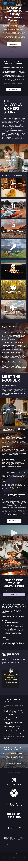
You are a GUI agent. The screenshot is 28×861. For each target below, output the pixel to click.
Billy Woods (15, 122)
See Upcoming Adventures (13, 253)
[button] (14, 533)
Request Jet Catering (13, 313)
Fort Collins (22, 622)
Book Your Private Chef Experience (13, 190)
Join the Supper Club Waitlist (13, 272)
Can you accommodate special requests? (14, 737)
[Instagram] (14, 854)
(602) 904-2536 (11, 838)
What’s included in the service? (14, 731)
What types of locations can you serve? (13, 718)
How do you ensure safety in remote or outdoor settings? (13, 727)
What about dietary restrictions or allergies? (14, 722)
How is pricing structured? (13, 734)
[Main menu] (24, 3)
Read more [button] (10, 686)
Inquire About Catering (13, 211)
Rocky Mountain (9, 626)
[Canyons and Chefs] (9, 3)
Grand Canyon (13, 639)
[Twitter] (16, 854)
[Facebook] (12, 854)
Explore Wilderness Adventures (13, 232)
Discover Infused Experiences (13, 293)
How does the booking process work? (14, 705)
